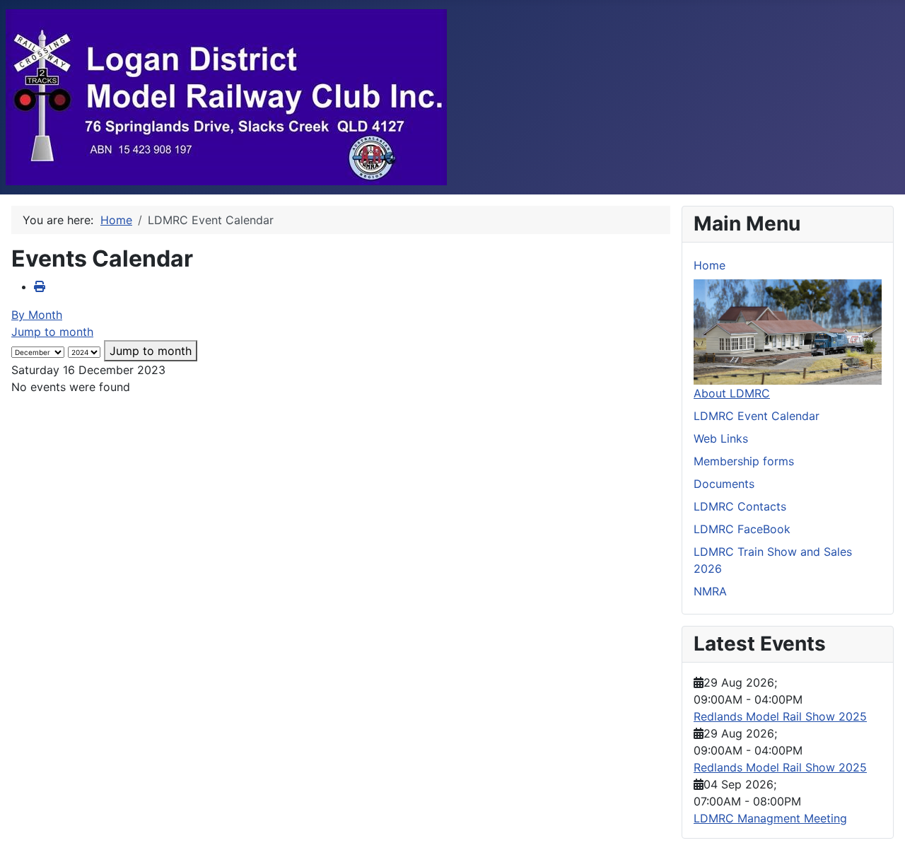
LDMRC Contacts (740, 506)
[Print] (39, 286)
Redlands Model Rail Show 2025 (780, 716)
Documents (724, 484)
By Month (36, 315)
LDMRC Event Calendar (756, 416)
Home (709, 265)
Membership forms (744, 461)
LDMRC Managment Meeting (770, 818)
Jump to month (52, 332)
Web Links (721, 438)
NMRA (710, 591)
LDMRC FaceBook (742, 529)
